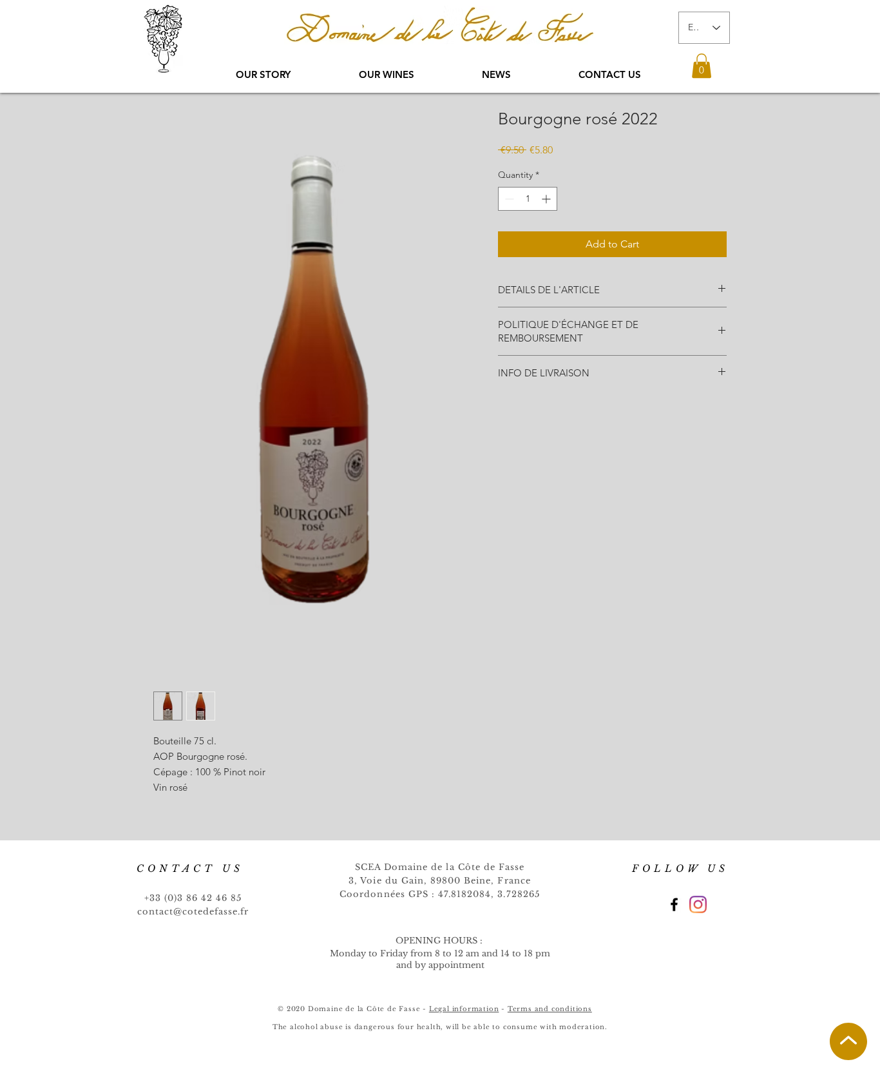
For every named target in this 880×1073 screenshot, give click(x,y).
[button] (701, 65)
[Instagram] (698, 904)
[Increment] (547, 199)
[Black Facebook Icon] (674, 904)
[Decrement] (508, 199)
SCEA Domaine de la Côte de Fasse (439, 867)
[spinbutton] (527, 199)
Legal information (464, 1009)
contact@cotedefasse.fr (193, 911)
